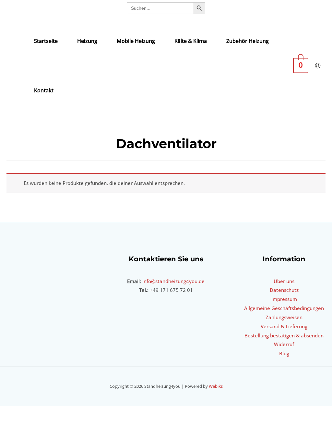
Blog (284, 353)
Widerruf (284, 344)
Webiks (216, 386)
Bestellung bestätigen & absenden (284, 335)
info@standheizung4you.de (173, 281)
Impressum (284, 299)
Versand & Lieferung (284, 326)
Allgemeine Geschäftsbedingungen (284, 308)
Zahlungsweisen (284, 317)
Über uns (284, 281)
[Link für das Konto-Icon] (318, 66)
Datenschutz (284, 290)
